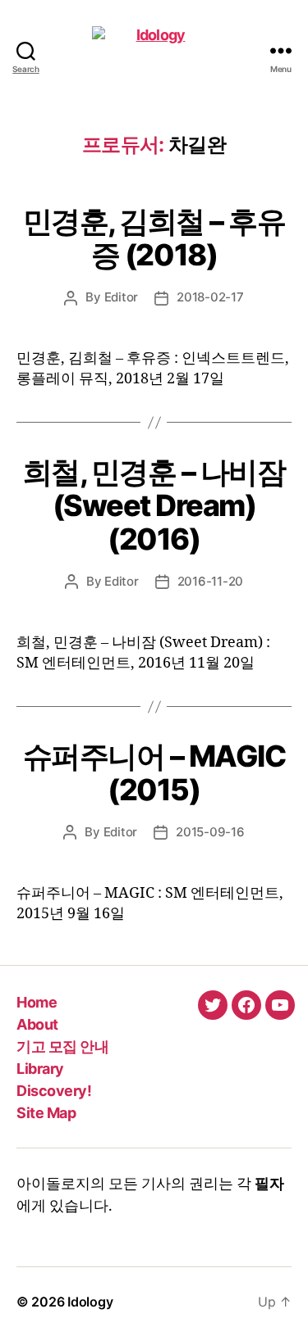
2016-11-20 (210, 581)
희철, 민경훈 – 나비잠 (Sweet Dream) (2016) (154, 505)
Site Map (46, 1112)
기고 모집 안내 (62, 1046)
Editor (121, 297)
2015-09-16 (210, 832)
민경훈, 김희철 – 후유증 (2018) (154, 238)
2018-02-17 (210, 297)
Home (36, 1002)
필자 (269, 1184)
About (37, 1024)
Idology (90, 1301)
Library (40, 1068)
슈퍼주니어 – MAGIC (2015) (154, 773)
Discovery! (53, 1090)
